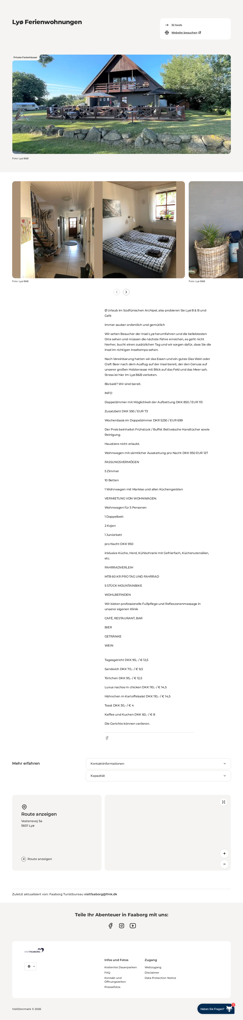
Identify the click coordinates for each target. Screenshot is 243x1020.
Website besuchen (184, 32)
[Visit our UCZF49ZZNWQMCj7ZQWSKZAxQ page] (132, 925)
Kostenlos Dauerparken (120, 967)
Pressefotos (112, 987)
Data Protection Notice (160, 978)
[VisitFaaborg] (34, 950)
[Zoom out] (224, 864)
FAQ (107, 972)
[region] (168, 833)
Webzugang (153, 967)
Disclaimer (152, 972)
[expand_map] (223, 802)
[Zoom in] (224, 853)
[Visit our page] (110, 925)
